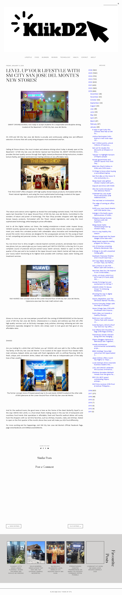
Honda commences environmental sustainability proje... (104, 346)
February (93, 124)
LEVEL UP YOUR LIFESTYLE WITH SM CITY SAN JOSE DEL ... (103, 277)
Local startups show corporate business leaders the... (104, 364)
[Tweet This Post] (40, 448)
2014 (90, 402)
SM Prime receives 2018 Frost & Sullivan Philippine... (103, 385)
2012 (90, 409)
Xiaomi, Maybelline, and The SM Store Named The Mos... (104, 300)
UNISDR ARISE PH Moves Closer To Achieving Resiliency (102, 289)
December (94, 94)
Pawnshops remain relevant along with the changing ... (103, 336)
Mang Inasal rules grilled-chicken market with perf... (103, 182)
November (94, 97)
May (92, 115)
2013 (90, 406)
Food (37, 57)
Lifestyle (28, 57)
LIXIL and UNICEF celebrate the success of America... (102, 369)
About (93, 57)
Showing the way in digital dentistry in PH (102, 295)
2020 (90, 88)
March (92, 121)
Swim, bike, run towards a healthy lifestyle (102, 314)
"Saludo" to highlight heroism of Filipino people (103, 156)
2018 (90, 390)
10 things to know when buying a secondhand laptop (104, 172)
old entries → (75, 526)
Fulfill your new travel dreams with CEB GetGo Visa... (103, 209)
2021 (90, 85)
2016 (90, 397)
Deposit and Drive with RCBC (103, 186)
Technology (65, 57)
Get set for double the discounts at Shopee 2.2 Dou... (102, 150)
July (92, 109)
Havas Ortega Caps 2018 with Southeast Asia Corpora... (103, 309)
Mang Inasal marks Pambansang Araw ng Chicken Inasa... (101, 226)
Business (45, 57)
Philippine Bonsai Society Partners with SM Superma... (101, 220)
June (92, 112)
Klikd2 (52, 592)
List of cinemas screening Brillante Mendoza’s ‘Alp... (102, 247)
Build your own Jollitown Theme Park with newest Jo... (102, 320)
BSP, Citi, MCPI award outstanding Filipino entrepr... (100, 379)
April (92, 118)
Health (75, 57)
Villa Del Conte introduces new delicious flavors (102, 190)
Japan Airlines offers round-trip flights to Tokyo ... (102, 359)
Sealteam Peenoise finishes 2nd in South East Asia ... (103, 257)
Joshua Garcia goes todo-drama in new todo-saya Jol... (102, 138)
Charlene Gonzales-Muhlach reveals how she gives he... (103, 373)
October (93, 100)
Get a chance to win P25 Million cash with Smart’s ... (103, 267)
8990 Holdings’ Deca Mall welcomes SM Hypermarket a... (103, 353)
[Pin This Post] (45, 448)
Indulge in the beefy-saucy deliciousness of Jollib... (102, 214)
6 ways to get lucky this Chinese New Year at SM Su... (102, 131)
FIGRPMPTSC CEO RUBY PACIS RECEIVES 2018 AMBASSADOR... (101, 195)
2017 (90, 393)
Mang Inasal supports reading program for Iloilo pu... (103, 242)
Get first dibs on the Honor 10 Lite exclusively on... (103, 177)
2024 (90, 76)
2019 (90, 91)
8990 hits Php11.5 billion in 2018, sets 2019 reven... (102, 167)
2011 (90, 412)
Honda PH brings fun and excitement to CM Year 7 (102, 283)
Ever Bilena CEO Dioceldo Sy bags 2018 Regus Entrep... (103, 331)
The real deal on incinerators (103, 200)
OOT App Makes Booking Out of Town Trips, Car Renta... (103, 262)
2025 (90, 73)
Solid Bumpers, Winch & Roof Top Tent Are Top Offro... (103, 326)
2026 (90, 70)
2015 (90, 400)
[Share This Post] (43, 448)
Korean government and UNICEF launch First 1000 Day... (102, 161)
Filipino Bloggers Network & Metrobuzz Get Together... (103, 340)
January (93, 127)
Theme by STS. (66, 592)
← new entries (13, 526)
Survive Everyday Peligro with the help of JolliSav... (103, 304)
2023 (90, 79)
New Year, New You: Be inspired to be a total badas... (104, 271)
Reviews (54, 57)
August (93, 106)
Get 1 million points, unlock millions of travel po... (102, 144)
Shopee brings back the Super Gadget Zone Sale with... (103, 237)
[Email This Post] (48, 448)
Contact (84, 57)
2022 (90, 82)
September (94, 103)
